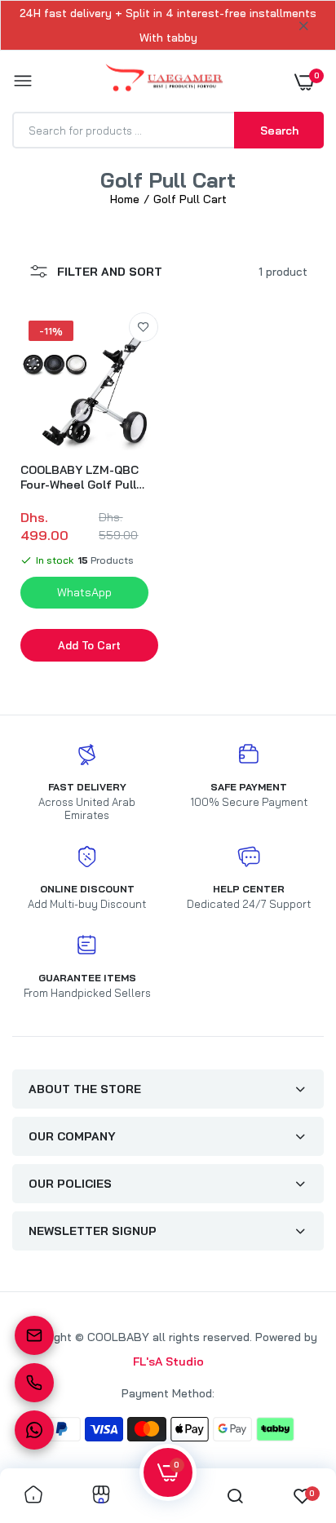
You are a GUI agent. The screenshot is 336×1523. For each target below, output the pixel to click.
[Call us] (34, 1382)
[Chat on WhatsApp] (34, 1430)
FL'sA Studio (168, 1361)
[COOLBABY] (164, 81)
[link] (143, 327)
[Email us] (34, 1335)
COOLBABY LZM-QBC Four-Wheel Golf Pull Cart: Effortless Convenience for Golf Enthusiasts (80, 477)
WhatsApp (84, 592)
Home (124, 199)
